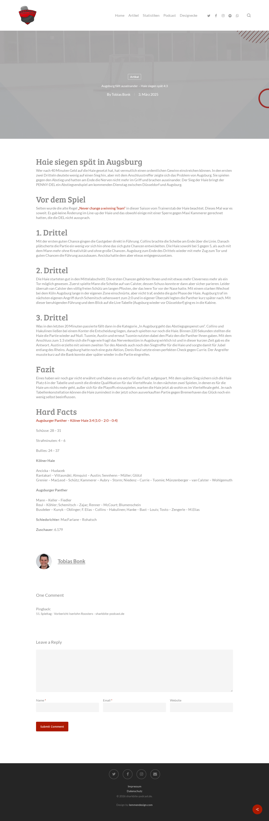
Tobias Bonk (121, 94)
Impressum (134, 786)
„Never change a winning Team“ (102, 208)
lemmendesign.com (141, 804)
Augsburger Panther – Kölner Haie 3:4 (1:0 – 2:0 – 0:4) (77, 420)
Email (107, 700)
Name (41, 700)
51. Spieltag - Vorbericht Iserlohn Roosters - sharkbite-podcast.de (80, 613)
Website (175, 700)
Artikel (134, 76)
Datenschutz (134, 791)
